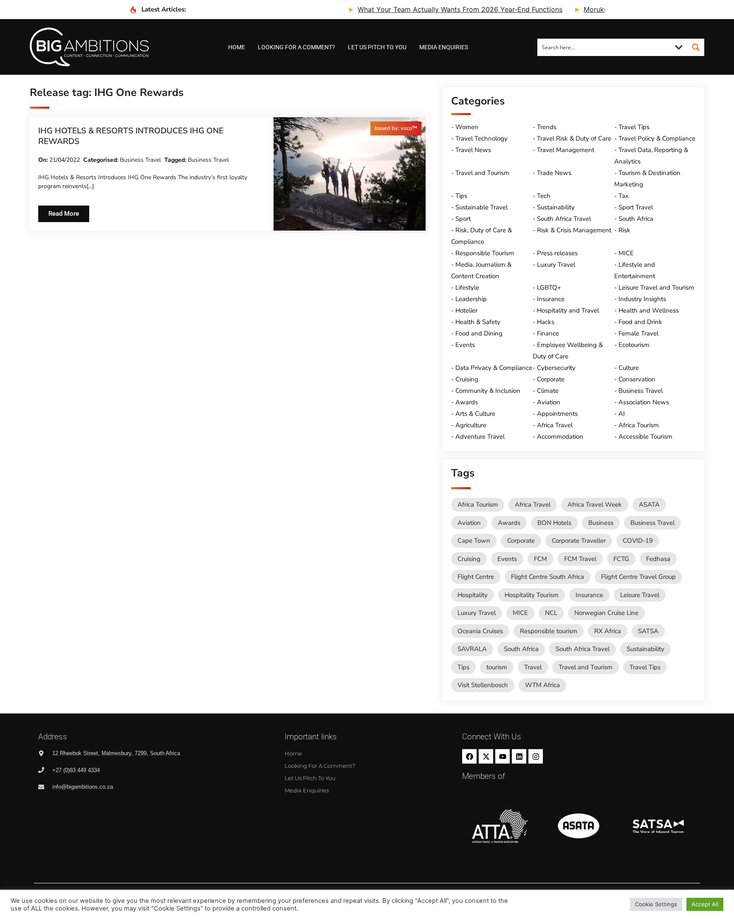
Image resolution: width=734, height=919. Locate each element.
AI (621, 413)
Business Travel (140, 160)
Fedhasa (658, 559)
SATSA (648, 631)
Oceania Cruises (480, 631)
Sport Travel (635, 207)
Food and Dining (479, 333)
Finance (548, 333)
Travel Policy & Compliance (656, 138)
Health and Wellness (648, 310)
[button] (395, 128)
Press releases (557, 253)
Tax (623, 196)
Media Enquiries (443, 47)
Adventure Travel (480, 436)
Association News (643, 402)
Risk (624, 230)
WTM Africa (542, 685)
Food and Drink (640, 322)
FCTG (621, 559)
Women (466, 127)
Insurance (551, 299)
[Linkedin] (519, 756)
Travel (533, 667)
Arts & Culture (475, 413)
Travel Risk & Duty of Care (574, 138)
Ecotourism (633, 345)
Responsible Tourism (484, 253)
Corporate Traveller (579, 540)
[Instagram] (535, 756)
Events (465, 345)
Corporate (551, 379)
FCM (540, 559)
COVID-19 (638, 540)
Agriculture (470, 425)
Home (236, 47)
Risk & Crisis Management (574, 230)
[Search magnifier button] (695, 47)
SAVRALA (472, 649)
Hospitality (472, 595)
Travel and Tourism (482, 173)
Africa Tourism (638, 425)
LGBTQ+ (549, 287)
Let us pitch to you (377, 47)
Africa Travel (555, 425)
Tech (543, 196)
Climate (548, 390)
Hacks (545, 322)
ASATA (649, 504)
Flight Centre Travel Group (638, 576)
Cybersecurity (556, 368)
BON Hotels (554, 523)
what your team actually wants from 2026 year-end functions (438, 9)
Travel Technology (481, 138)
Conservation (636, 379)
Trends (546, 127)
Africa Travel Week (594, 504)
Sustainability (556, 207)
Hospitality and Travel (568, 310)
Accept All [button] (705, 904)
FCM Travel (580, 559)
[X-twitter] (486, 756)
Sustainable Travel (481, 207)
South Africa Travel (564, 218)
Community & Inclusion (487, 390)
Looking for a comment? (296, 47)
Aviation (548, 402)
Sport (463, 218)
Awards (466, 402)
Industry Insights (642, 299)
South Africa (635, 218)
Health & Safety (477, 322)
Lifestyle (467, 287)
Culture (628, 368)
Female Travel (638, 333)
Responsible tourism (548, 631)
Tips (461, 196)
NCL (551, 613)
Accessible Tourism (645, 436)
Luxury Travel (556, 264)
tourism (496, 667)
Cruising (466, 379)
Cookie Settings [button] (656, 904)
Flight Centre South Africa (547, 576)
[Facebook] (469, 756)
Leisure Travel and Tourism (656, 287)
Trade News (554, 173)
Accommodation (560, 436)
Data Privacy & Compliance (493, 368)
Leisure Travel (639, 595)
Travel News (473, 150)
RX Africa (607, 631)
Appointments (557, 413)
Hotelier (466, 310)
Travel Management (565, 150)
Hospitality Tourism (532, 595)
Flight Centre (475, 576)
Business (600, 523)
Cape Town (473, 540)
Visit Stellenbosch (482, 685)
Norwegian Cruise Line (606, 613)
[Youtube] (502, 756)
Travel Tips (633, 127)
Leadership (471, 299)
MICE (626, 253)
